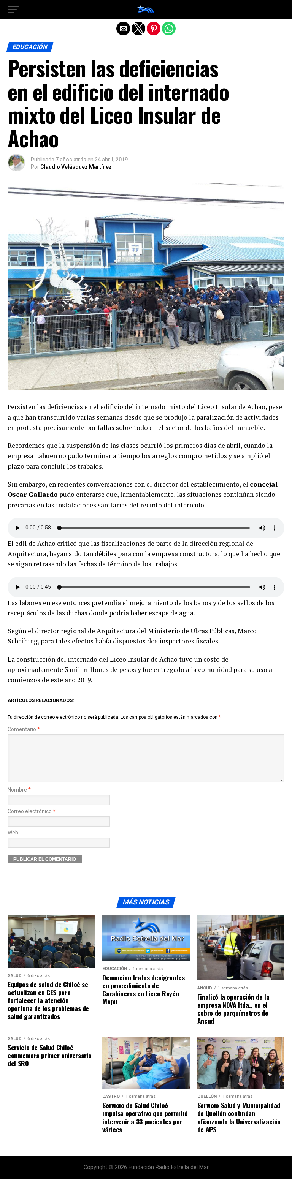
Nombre (19, 790)
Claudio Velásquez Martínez (76, 167)
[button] (13, 9)
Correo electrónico (32, 811)
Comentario (24, 729)
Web (13, 833)
